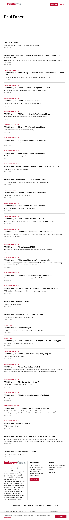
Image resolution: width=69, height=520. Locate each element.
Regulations (8, 53)
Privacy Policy (31, 511)
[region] (34, 516)
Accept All (60, 516)
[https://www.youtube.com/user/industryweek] (55, 472)
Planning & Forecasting (11, 70)
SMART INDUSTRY (40, 505)
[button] (5, 4)
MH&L (56, 505)
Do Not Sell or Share (21, 511)
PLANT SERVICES (28, 505)
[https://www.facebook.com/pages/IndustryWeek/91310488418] (50, 472)
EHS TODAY (50, 505)
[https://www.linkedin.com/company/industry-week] (52, 472)
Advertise (12, 511)
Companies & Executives (11, 40)
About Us (6, 511)
